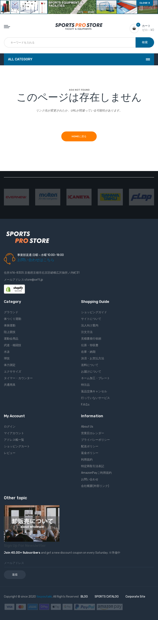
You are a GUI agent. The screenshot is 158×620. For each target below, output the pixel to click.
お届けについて (91, 371)
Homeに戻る (79, 136)
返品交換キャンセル (94, 391)
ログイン (9, 426)
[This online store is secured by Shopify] (14, 289)
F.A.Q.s (85, 404)
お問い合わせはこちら (35, 260)
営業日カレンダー (92, 433)
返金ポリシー (89, 453)
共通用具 (9, 385)
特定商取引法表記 (92, 466)
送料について (89, 365)
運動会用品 (11, 338)
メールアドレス (14, 279)
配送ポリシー (89, 446)
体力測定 (9, 365)
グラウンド (11, 312)
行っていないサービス (95, 398)
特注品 (85, 385)
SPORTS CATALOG (107, 596)
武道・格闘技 (12, 345)
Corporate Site (135, 596)
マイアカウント (14, 433)
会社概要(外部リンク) (95, 486)
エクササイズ (12, 371)
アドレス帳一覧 (14, 440)
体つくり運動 (12, 319)
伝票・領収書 (89, 345)
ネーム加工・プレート (95, 378)
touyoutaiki (44, 596)
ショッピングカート (17, 446)
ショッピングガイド (94, 312)
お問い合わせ (89, 479)
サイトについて (91, 319)
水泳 (7, 352)
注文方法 (87, 332)
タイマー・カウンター (18, 378)
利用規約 (87, 459)
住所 (7, 272)
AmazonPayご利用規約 (96, 473)
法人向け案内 (89, 325)
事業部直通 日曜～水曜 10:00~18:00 (40, 255)
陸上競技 (9, 332)
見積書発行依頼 (91, 338)
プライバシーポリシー (95, 440)
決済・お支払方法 (92, 358)
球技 (7, 358)
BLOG (84, 596)
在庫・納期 (88, 352)
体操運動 (9, 325)
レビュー (9, 453)
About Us (87, 426)
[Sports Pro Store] (79, 26)
